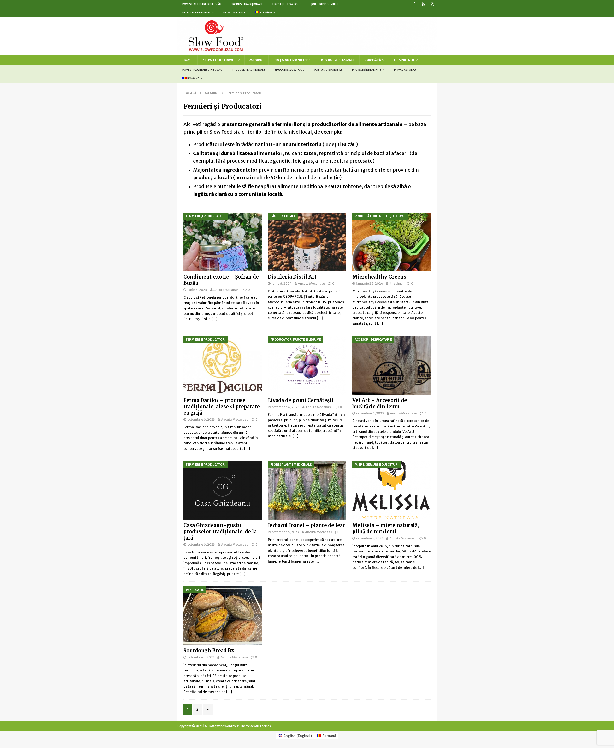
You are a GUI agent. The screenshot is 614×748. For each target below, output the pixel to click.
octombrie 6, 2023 (201, 419)
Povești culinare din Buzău (201, 4)
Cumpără (372, 60)
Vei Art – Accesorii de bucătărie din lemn (379, 403)
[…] (214, 319)
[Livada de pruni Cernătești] (307, 365)
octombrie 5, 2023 (285, 532)
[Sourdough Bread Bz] (222, 615)
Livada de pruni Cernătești (301, 400)
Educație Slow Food (286, 4)
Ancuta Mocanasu (227, 290)
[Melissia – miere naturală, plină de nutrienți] (391, 490)
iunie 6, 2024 (197, 290)
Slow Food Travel (219, 60)
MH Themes (262, 726)
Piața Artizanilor (290, 60)
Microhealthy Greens (379, 277)
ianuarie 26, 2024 (369, 283)
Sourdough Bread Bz (208, 650)
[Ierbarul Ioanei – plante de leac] (307, 490)
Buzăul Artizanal (337, 60)
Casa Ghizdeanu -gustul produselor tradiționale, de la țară (220, 531)
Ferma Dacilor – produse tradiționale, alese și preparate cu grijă (221, 406)
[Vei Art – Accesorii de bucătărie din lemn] (391, 365)
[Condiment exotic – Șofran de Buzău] (222, 242)
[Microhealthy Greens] (391, 242)
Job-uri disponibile (324, 4)
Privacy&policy (234, 12)
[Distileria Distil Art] (307, 242)
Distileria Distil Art (292, 277)
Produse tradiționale (247, 4)
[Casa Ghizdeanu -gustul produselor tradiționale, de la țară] (222, 490)
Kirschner (396, 283)
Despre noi (404, 60)
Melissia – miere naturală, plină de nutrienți (385, 528)
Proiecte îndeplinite (196, 12)
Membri (256, 60)
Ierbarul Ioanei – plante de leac (306, 525)
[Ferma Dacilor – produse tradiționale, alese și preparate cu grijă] (222, 365)
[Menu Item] (414, 4)
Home (187, 60)
